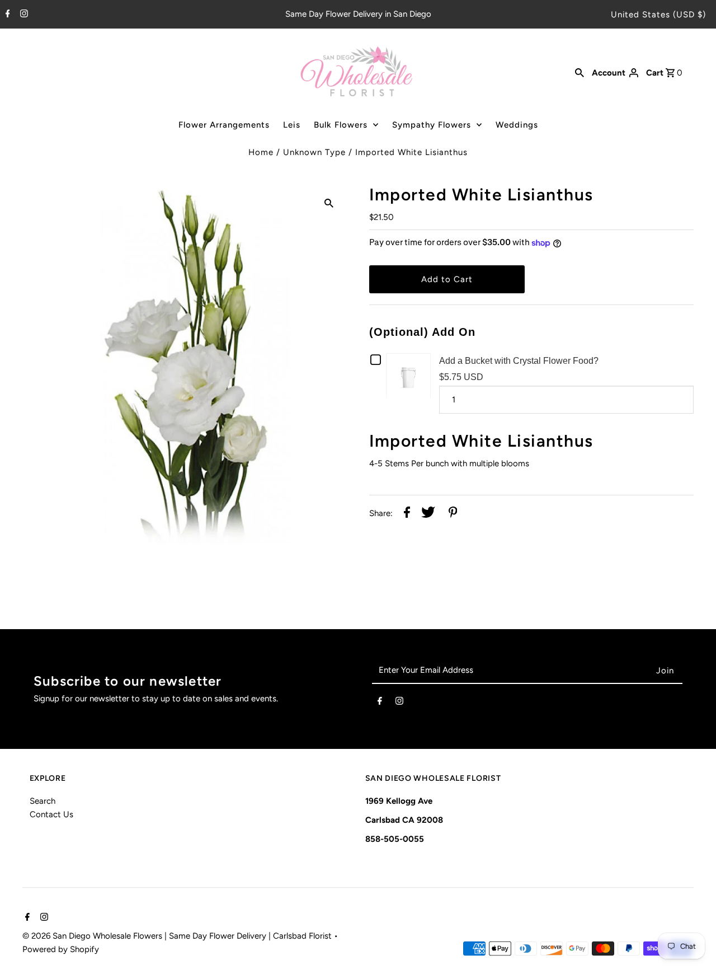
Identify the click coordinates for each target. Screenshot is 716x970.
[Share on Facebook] (407, 514)
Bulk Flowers (341, 125)
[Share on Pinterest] (453, 514)
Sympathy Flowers (431, 125)
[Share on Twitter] (428, 514)
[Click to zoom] (329, 202)
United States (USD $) (658, 15)
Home (261, 152)
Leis (291, 125)
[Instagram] (22, 14)
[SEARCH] (579, 72)
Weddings (517, 125)
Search (42, 801)
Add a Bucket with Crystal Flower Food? (519, 360)
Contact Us (51, 814)
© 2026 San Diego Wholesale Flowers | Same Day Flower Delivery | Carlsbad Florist (178, 936)
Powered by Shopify (60, 949)
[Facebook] (6, 14)
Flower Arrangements (224, 125)
